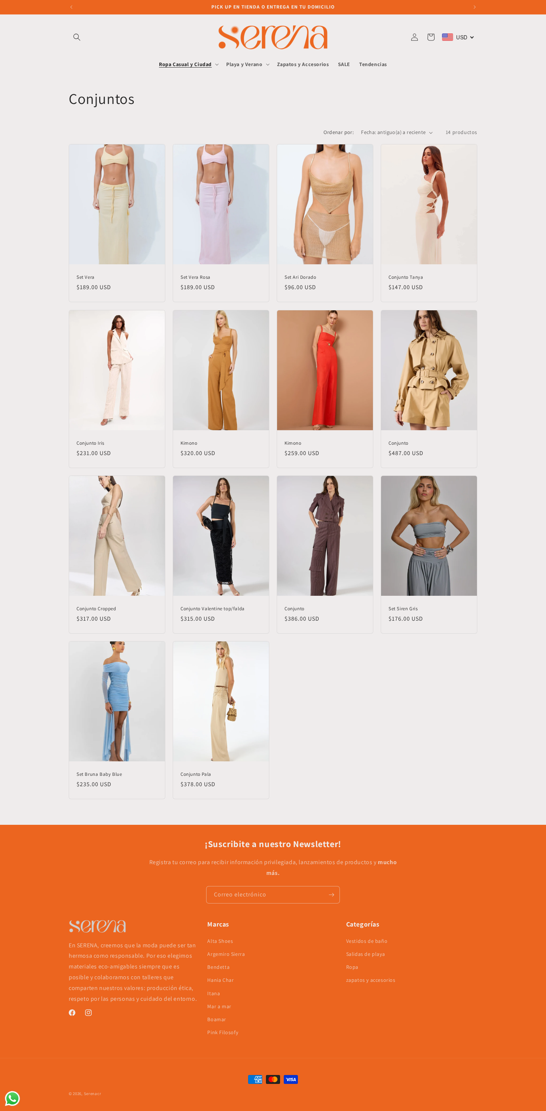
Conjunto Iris (90, 443)
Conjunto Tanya (406, 277)
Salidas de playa (365, 954)
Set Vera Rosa (196, 277)
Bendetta (218, 967)
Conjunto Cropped (96, 608)
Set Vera (86, 277)
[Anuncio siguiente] (475, 7)
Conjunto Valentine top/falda (213, 608)
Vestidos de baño (367, 941)
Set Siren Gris (403, 608)
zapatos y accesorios (371, 980)
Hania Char (220, 980)
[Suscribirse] (331, 894)
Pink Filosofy (222, 1032)
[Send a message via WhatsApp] (12, 1098)
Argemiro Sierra (226, 954)
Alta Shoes (220, 941)
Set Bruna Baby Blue (99, 774)
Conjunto (399, 443)
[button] (77, 37)
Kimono (189, 443)
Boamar (216, 1019)
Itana (213, 993)
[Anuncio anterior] (71, 7)
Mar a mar (219, 1006)
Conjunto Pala (196, 774)
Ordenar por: (339, 132)
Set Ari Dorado (300, 277)
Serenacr (92, 1093)
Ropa (352, 967)
